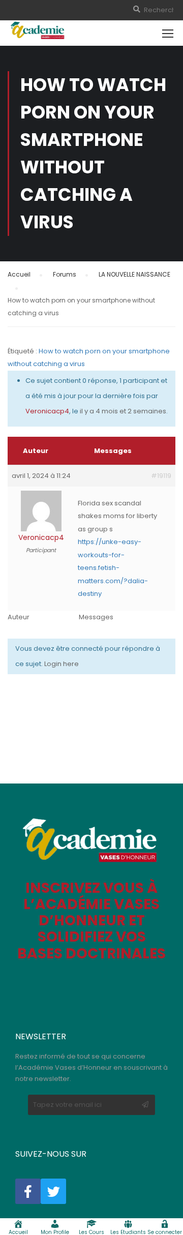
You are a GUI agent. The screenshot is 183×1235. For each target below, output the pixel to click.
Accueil (19, 274)
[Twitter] (53, 1191)
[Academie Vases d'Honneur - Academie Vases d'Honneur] (38, 30)
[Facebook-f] (28, 1191)
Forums (64, 274)
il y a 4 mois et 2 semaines (123, 411)
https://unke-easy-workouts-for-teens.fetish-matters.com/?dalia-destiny (113, 567)
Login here (61, 664)
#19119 (161, 475)
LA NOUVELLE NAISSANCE (134, 274)
